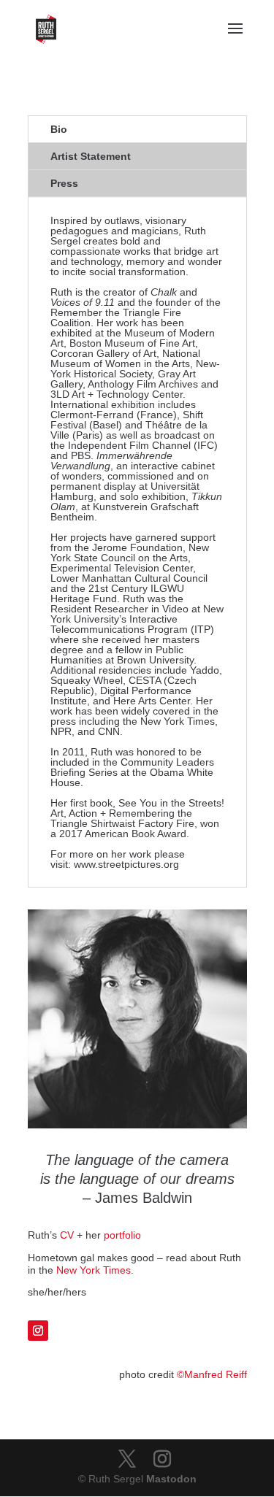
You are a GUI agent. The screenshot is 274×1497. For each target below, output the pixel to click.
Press (64, 183)
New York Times (93, 1270)
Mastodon (171, 1479)
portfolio (122, 1235)
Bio (58, 129)
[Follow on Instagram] (38, 1330)
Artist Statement (90, 156)
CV (67, 1235)
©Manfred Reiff (212, 1374)
